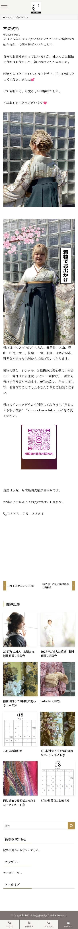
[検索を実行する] (71, 825)
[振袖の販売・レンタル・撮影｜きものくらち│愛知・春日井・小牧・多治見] (36, 4)
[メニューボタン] (4, 7)
